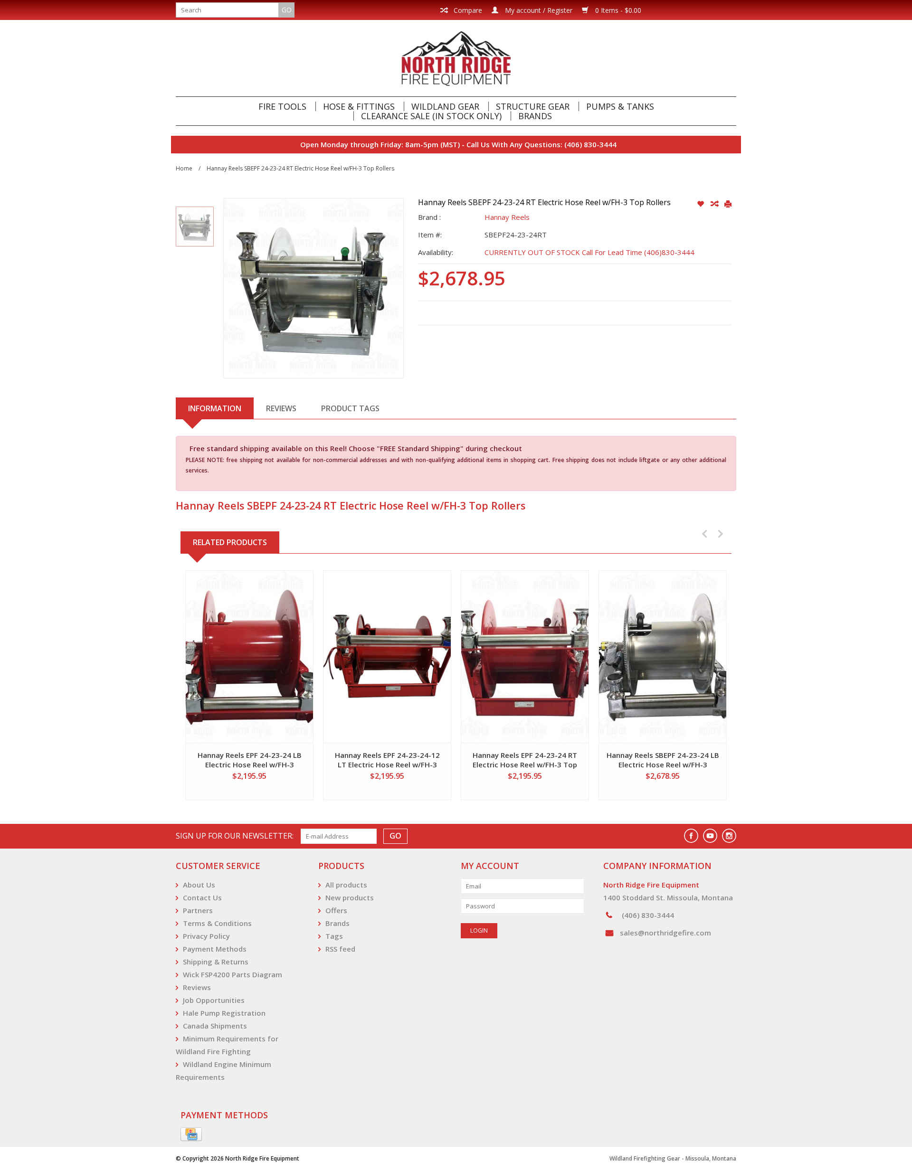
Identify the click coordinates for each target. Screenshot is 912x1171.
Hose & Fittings (359, 106)
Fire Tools (282, 106)
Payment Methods (215, 949)
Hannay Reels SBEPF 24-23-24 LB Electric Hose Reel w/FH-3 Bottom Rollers (663, 759)
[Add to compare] (715, 204)
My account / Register (537, 10)
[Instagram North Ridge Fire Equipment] (729, 836)
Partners (198, 910)
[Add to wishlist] (701, 204)
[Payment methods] (191, 1134)
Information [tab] (214, 408)
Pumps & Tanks (620, 106)
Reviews (197, 987)
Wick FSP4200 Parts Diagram (232, 974)
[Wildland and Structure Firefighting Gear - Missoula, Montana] (456, 58)
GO (287, 9)
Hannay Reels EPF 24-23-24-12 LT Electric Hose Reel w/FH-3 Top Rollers (387, 759)
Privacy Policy (206, 936)
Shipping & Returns (215, 961)
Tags (334, 936)
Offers (336, 910)
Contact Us (202, 897)
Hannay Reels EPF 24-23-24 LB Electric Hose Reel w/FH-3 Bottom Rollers (250, 759)
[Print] (728, 204)
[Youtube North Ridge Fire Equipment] (710, 836)
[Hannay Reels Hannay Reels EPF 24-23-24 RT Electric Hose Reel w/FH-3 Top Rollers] (525, 657)
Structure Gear (533, 106)
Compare (467, 10)
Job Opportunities (214, 1000)
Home (184, 168)
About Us (199, 884)
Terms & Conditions (217, 923)
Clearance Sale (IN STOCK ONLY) (431, 116)
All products (346, 884)
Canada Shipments (215, 1025)
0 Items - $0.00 (617, 10)
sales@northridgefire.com (665, 932)
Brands (535, 116)
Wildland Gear (445, 106)
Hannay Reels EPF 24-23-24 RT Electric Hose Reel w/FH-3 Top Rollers (525, 759)
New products (349, 897)
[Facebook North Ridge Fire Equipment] (691, 836)
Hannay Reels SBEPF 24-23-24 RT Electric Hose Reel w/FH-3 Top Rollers (300, 168)
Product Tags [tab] (350, 408)
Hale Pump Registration (224, 1013)
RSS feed (340, 949)
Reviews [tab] (281, 408)
